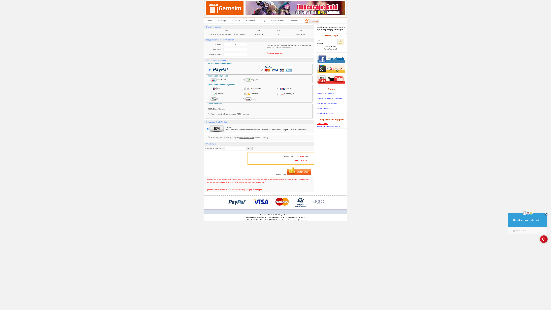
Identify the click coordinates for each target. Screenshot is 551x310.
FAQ (263, 21)
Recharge (222, 21)
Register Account (274, 53)
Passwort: (320, 43)
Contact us (250, 21)
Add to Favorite (277, 21)
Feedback (294, 21)
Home (209, 21)
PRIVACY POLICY (298, 217)
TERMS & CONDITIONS (280, 217)
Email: (319, 40)
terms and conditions (246, 138)
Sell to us (236, 21)
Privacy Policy (281, 174)
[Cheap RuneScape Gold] (295, 15)
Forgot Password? (330, 49)
